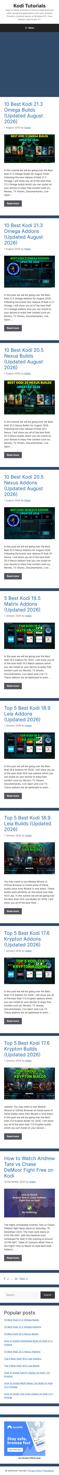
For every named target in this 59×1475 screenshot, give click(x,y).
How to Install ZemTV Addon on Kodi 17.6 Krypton (27, 1374)
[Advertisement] (29, 63)
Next (24, 1278)
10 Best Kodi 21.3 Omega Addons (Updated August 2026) (23, 234)
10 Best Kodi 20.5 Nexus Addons (22, 1351)
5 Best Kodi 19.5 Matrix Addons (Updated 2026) (22, 604)
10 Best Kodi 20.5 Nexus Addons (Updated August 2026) (24, 485)
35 (16, 1278)
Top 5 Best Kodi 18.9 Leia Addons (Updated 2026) (27, 713)
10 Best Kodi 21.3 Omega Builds (21, 1320)
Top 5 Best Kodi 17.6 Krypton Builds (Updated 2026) (27, 1048)
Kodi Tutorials (29, 6)
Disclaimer (49, 1470)
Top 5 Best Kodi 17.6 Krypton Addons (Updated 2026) (27, 939)
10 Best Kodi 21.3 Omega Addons (22, 1327)
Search (47, 1295)
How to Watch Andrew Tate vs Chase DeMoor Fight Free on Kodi (29, 1167)
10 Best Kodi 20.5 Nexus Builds (21, 1334)
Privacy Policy (35, 1470)
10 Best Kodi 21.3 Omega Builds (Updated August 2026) (23, 112)
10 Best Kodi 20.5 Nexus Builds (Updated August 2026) (24, 358)
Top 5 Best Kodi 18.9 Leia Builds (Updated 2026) (27, 823)
